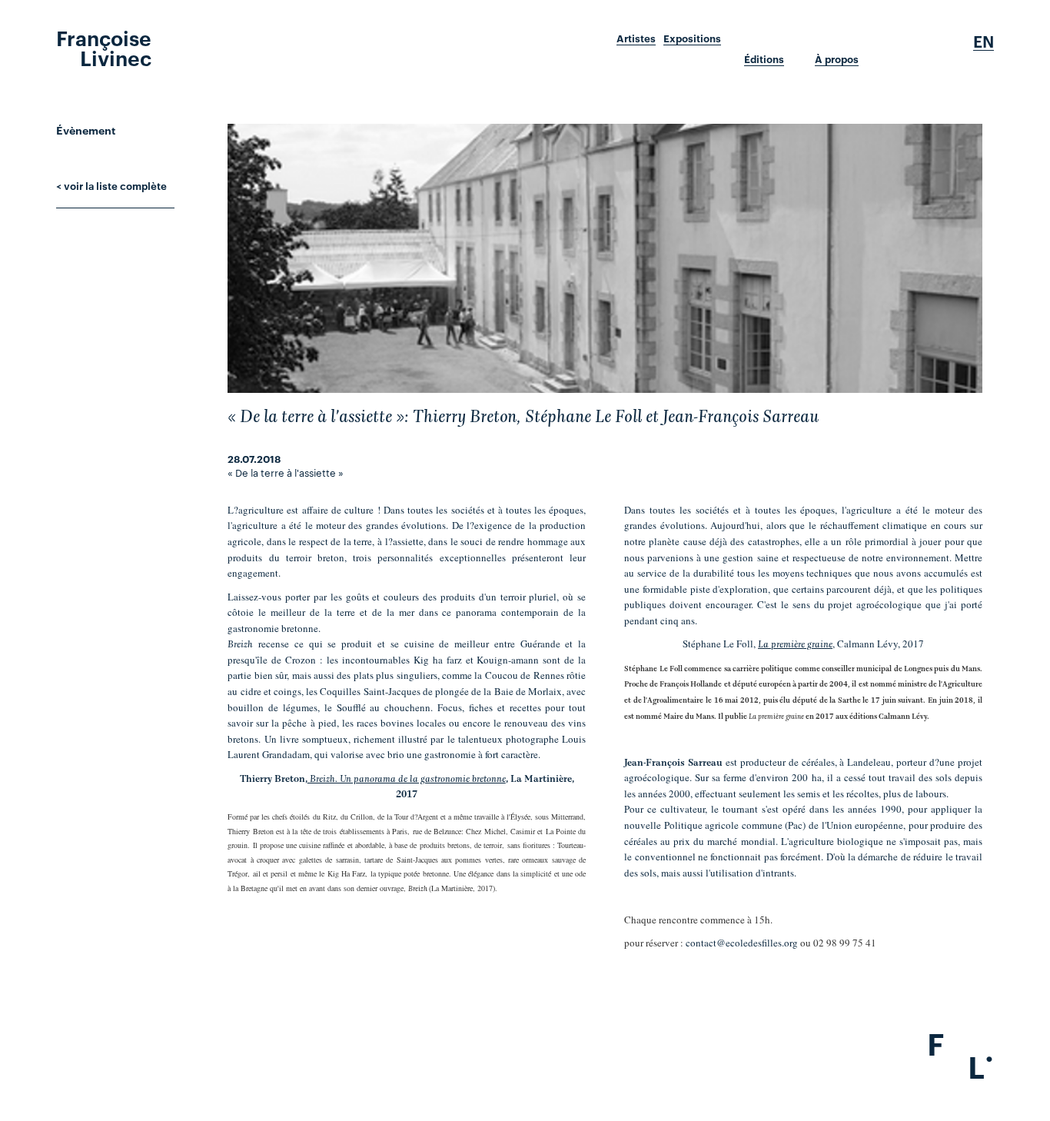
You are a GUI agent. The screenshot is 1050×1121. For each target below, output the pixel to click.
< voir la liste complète (111, 185)
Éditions (764, 59)
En (983, 41)
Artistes (636, 38)
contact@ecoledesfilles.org (742, 943)
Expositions (692, 38)
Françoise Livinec (103, 47)
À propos (837, 59)
